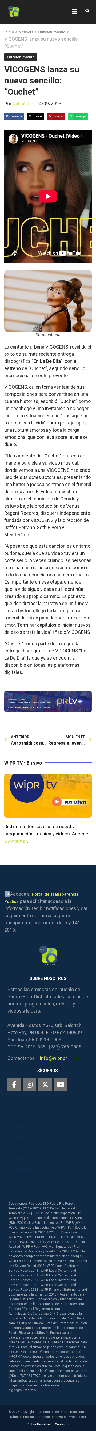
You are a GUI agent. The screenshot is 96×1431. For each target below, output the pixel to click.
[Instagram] (29, 1084)
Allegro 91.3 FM (25, 1131)
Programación (24, 1153)
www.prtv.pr (15, 841)
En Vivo (17, 1121)
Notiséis (26, 32)
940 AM (17, 1142)
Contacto (62, 1424)
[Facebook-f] (14, 1084)
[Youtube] (60, 1084)
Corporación (22, 1174)
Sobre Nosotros (39, 1424)
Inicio (9, 32)
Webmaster (77, 1417)
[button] (87, 11)
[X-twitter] (45, 1084)
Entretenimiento (52, 32)
